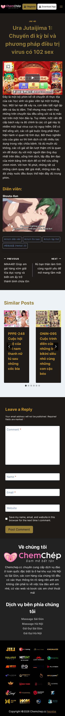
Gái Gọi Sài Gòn (32, 628)
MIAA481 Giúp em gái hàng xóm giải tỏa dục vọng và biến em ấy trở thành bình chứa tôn (16, 270)
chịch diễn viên (12, 239)
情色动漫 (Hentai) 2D (15, 245)
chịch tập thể (51, 239)
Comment (14, 429)
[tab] (26, 385)
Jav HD (32, 21)
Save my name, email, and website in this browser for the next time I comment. (32, 519)
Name (11, 476)
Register (31, 6)
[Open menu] (61, 6)
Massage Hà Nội (32, 623)
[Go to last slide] (9, 347)
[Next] (55, 347)
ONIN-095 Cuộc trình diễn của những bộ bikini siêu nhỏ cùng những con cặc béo (48, 354)
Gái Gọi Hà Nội (32, 633)
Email (11, 492)
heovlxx (51, 711)
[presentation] (16, 318)
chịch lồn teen (32, 239)
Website (12, 508)
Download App (49, 6)
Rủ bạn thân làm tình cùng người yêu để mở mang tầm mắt (48, 266)
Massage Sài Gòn (32, 619)
